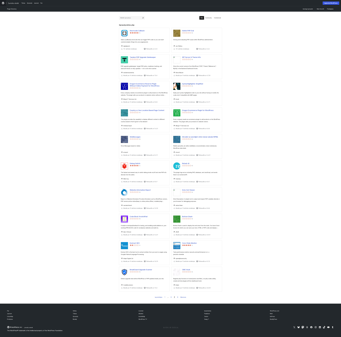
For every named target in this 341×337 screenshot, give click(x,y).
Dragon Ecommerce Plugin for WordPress (198, 110)
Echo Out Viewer (188, 190)
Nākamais (183, 297)
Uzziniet (141, 311)
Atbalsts (141, 313)
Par (8, 311)
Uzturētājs (10, 316)
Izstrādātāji (142, 316)
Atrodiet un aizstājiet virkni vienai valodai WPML (200, 137)
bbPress (272, 316)
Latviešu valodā (28, 327)
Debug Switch (135, 163)
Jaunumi (9, 313)
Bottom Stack (187, 216)
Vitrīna (74, 311)
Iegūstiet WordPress (331, 3)
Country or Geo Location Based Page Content (147, 110)
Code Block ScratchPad (138, 216)
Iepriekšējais (158, 297)
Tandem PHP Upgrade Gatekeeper (143, 57)
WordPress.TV (143, 319)
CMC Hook (186, 270)
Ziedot (206, 316)
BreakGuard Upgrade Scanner (141, 270)
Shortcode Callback (137, 31)
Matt (271, 313)
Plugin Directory (12, 9)
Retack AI (185, 163)
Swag (206, 319)
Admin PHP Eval (188, 31)
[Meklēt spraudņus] (143, 18)
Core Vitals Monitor (189, 243)
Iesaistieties (207, 311)
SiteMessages (135, 137)
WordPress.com (274, 311)
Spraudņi (75, 316)
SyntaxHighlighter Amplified (192, 84)
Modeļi (75, 319)
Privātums (10, 319)
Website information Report (140, 190)
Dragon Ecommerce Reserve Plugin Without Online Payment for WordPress (144, 85)
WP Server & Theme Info (191, 57)
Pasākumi (207, 313)
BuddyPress (273, 319)
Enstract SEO (135, 243)
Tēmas (75, 313)
